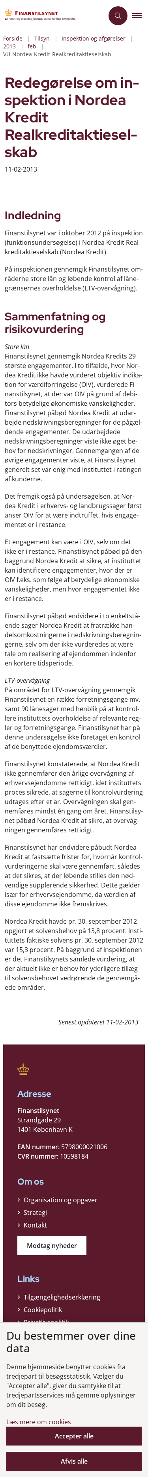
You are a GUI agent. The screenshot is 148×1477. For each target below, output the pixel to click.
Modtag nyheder (52, 1245)
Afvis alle (74, 1461)
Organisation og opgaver (60, 1200)
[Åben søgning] (118, 15)
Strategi (35, 1212)
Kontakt (35, 1225)
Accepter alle (74, 1436)
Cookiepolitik (43, 1309)
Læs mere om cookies (38, 1422)
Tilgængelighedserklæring (62, 1297)
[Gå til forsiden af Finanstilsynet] (52, 16)
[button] (140, 16)
